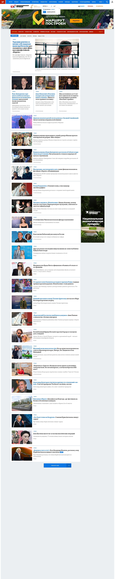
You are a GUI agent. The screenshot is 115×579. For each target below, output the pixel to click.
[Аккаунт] (112, 2)
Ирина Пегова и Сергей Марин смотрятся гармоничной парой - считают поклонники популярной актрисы (55, 337)
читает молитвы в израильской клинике (56, 119)
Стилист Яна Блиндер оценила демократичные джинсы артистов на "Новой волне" (55, 287)
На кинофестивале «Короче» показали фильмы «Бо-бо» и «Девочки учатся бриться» (22, 56)
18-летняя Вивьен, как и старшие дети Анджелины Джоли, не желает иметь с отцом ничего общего (54, 270)
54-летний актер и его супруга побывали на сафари (48, 237)
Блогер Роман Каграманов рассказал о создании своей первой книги (53, 190)
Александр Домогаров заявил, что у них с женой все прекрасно (52, 387)
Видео (16, 2)
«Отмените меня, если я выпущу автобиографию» (51, 187)
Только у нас (28, 31)
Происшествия (83, 31)
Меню (2, 2)
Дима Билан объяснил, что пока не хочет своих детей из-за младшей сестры (54, 209)
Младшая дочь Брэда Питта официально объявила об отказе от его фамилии (55, 266)
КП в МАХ (53, 31)
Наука (94, 2)
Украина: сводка (44, 31)
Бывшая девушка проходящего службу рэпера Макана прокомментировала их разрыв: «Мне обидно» (55, 136)
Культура (29, 36)
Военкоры (36, 31)
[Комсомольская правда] (20, 6)
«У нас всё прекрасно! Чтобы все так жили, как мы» (55, 383)
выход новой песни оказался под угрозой (21, 98)
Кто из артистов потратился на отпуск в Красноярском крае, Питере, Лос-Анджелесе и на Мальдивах (56, 350)
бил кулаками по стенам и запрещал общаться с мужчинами (56, 154)
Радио (82, 6)
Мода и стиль (41, 36)
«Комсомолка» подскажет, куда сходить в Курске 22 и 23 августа (52, 403)
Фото (10, 2)
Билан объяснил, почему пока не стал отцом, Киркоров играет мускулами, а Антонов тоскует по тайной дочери (55, 204)
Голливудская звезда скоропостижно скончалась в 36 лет (50, 253)
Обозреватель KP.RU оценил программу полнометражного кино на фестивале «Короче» (55, 174)
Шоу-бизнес (23, 36)
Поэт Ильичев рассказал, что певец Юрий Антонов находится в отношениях (52, 455)
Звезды (67, 2)
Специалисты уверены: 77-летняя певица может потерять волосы (53, 436)
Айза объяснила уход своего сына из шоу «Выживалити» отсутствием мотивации (68, 103)
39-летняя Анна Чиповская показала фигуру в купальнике (53, 220)
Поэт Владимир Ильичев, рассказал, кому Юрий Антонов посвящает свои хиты (56, 451)
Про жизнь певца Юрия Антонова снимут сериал (48, 422)
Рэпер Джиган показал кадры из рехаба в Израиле (48, 122)
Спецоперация (25, 2)
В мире (61, 2)
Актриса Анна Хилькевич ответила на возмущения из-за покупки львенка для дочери (45, 103)
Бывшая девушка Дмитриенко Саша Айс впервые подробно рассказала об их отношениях (55, 159)
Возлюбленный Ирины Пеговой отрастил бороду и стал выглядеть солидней (55, 333)
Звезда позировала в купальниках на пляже (46, 222)
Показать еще (55, 465)
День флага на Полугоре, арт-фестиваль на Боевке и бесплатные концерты (55, 400)
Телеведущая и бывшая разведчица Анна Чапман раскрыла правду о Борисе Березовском (56, 320)
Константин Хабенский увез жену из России (48, 234)
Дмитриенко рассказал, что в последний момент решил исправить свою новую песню (21, 107)
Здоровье (75, 2)
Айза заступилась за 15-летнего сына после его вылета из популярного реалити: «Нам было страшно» (68, 96)
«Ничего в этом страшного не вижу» (45, 96)
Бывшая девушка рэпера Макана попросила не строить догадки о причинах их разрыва (55, 140)
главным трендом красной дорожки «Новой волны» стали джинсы (56, 283)
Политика (35, 2)
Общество (43, 2)
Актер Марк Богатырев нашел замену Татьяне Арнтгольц (50, 303)
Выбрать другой (51, 11)
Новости (21, 31)
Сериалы (35, 36)
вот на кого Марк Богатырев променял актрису (56, 299)
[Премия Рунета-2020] (34, 6)
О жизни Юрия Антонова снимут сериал (55, 418)
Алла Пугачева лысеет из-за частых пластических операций (54, 434)
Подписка (99, 6)
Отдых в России (61, 31)
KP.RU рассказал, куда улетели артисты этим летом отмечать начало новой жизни (56, 355)
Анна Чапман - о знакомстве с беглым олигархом (55, 316)
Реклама (90, 6)
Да (44, 11)
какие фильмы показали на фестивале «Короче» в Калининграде (55, 170)
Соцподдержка (85, 2)
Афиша (91, 31)
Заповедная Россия (72, 31)
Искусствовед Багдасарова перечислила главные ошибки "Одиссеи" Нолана (56, 372)
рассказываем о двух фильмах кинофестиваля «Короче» (23, 47)
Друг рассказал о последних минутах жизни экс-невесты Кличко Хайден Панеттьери (56, 249)
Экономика (53, 2)
